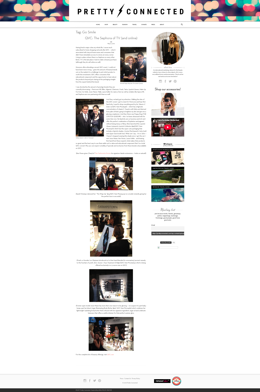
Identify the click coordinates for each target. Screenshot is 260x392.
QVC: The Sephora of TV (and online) (111, 38)
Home (98, 24)
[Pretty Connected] (130, 10)
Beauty (115, 24)
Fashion (124, 24)
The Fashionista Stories (103, 153)
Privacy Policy (136, 378)
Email (153, 225)
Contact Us (127, 378)
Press (153, 24)
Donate (144, 24)
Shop (106, 24)
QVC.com (110, 354)
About (162, 24)
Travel (134, 24)
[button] (181, 24)
